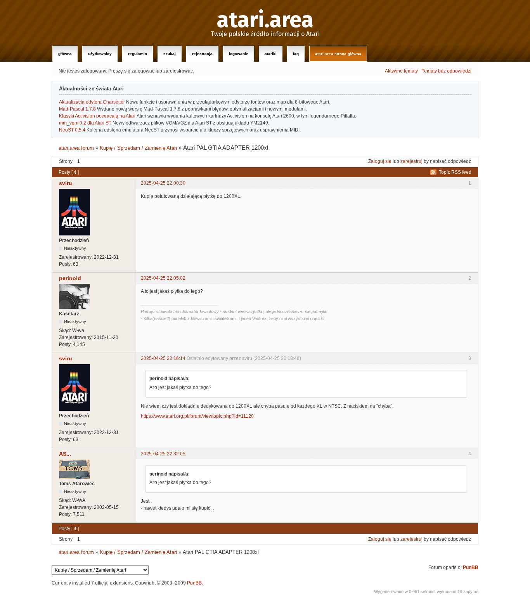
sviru (65, 183)
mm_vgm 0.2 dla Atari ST (85, 123)
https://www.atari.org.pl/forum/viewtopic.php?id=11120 (197, 416)
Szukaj (169, 54)
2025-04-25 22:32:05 (163, 454)
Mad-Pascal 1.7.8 (77, 109)
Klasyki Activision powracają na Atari (97, 116)
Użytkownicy (100, 54)
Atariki (271, 54)
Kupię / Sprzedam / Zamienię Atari (138, 148)
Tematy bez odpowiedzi (446, 71)
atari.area (265, 20)
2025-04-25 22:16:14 (163, 358)
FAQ (296, 54)
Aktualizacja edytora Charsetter (92, 102)
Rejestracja (202, 54)
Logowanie (238, 54)
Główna (65, 54)
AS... (65, 454)
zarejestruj (411, 161)
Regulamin (137, 54)
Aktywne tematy (401, 71)
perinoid (70, 278)
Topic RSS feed (455, 172)
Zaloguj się (379, 161)
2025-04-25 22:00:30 (163, 183)
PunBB (470, 567)
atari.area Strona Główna (338, 54)
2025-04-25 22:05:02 (163, 278)
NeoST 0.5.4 (72, 130)
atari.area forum (76, 148)
